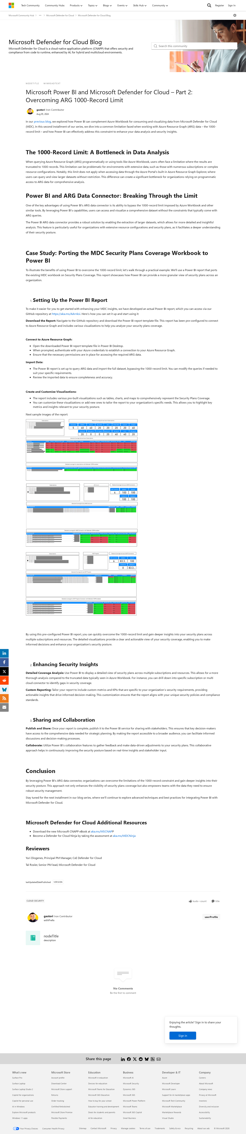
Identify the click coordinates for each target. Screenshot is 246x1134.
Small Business (129, 1118)
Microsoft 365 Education (98, 1095)
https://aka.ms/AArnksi (66, 314)
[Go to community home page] (11, 5)
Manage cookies (128, 1128)
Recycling (189, 1128)
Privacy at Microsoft (207, 1095)
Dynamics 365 (129, 1089)
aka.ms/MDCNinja (124, 836)
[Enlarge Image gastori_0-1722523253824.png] (82, 450)
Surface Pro (17, 1077)
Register (219, 5)
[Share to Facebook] (129, 1058)
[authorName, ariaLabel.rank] (30, 111)
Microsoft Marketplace (172, 1106)
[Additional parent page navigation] (40, 15)
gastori (41, 109)
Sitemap (82, 1128)
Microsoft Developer (171, 1083)
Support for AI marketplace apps (176, 1095)
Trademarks (160, 1128)
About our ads (203, 1128)
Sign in (182, 1035)
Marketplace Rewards (171, 1112)
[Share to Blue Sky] (147, 1058)
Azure (164, 1077)
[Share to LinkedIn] (123, 1058)
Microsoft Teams (130, 1106)
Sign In (232, 5)
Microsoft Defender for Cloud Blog (94, 15)
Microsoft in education (98, 1077)
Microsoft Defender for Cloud (60, 15)
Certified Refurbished (60, 1106)
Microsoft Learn (169, 1089)
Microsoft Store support (61, 1089)
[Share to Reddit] (141, 1058)
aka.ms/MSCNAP (101, 831)
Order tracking (57, 1100)
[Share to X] (135, 1058)
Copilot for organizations (23, 1095)
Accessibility (204, 1112)
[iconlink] (33, 938)
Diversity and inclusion (209, 1106)
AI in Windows (18, 1106)
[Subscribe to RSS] (153, 1058)
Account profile (57, 1077)
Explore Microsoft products (24, 1112)
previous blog (42, 121)
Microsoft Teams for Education (101, 1089)
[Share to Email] (158, 1058)
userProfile (211, 917)
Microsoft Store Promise (61, 1112)
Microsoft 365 (129, 1095)
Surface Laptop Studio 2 (22, 1089)
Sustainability (205, 1118)
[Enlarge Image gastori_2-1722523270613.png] (82, 584)
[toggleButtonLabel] (234, 15)
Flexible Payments (59, 1118)
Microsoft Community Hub (21, 15)
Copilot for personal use (22, 1100)
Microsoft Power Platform (134, 1100)
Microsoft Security (131, 1083)
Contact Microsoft (98, 1128)
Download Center (59, 1083)
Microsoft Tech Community (173, 1100)
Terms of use (145, 1128)
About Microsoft (206, 1083)
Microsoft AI (128, 1077)
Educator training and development (103, 1106)
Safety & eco (174, 1128)
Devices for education (97, 1083)
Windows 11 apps (20, 1118)
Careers (202, 1077)
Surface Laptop (18, 1083)
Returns (54, 1095)
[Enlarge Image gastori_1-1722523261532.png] (86, 516)
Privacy (114, 1128)
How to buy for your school (99, 1100)
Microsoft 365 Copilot (132, 1112)
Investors (203, 1100)
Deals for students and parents (101, 1112)
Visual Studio (168, 1118)
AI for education (95, 1118)
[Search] (209, 5)
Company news (205, 1089)
